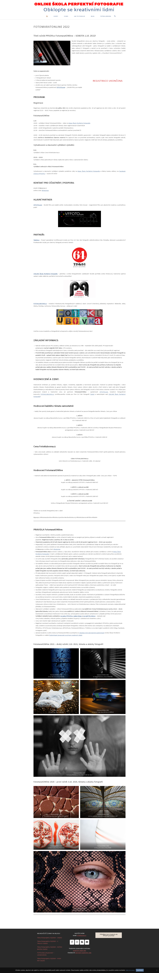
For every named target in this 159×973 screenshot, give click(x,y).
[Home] (79, 7)
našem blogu (77, 616)
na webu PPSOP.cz (66, 616)
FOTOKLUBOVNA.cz (40, 304)
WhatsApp (45, 191)
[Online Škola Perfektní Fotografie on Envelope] (87, 942)
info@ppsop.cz (81, 936)
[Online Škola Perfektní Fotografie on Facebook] (72, 942)
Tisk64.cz (36, 240)
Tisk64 (92, 394)
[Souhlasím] (157, 970)
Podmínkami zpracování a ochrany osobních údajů (65, 635)
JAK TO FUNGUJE (79, 16)
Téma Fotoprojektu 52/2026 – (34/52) (49, 938)
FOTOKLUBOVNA (105, 16)
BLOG (92, 16)
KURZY (56, 16)
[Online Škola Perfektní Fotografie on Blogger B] (82, 942)
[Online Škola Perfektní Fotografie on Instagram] (77, 942)
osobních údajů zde (79, 951)
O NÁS (66, 16)
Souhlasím (140, 970)
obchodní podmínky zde (83, 953)
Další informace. (130, 970)
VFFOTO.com (61, 87)
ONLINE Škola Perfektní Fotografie (45, 274)
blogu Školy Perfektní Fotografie (79, 123)
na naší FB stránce (89, 616)
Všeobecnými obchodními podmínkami (91, 633)
